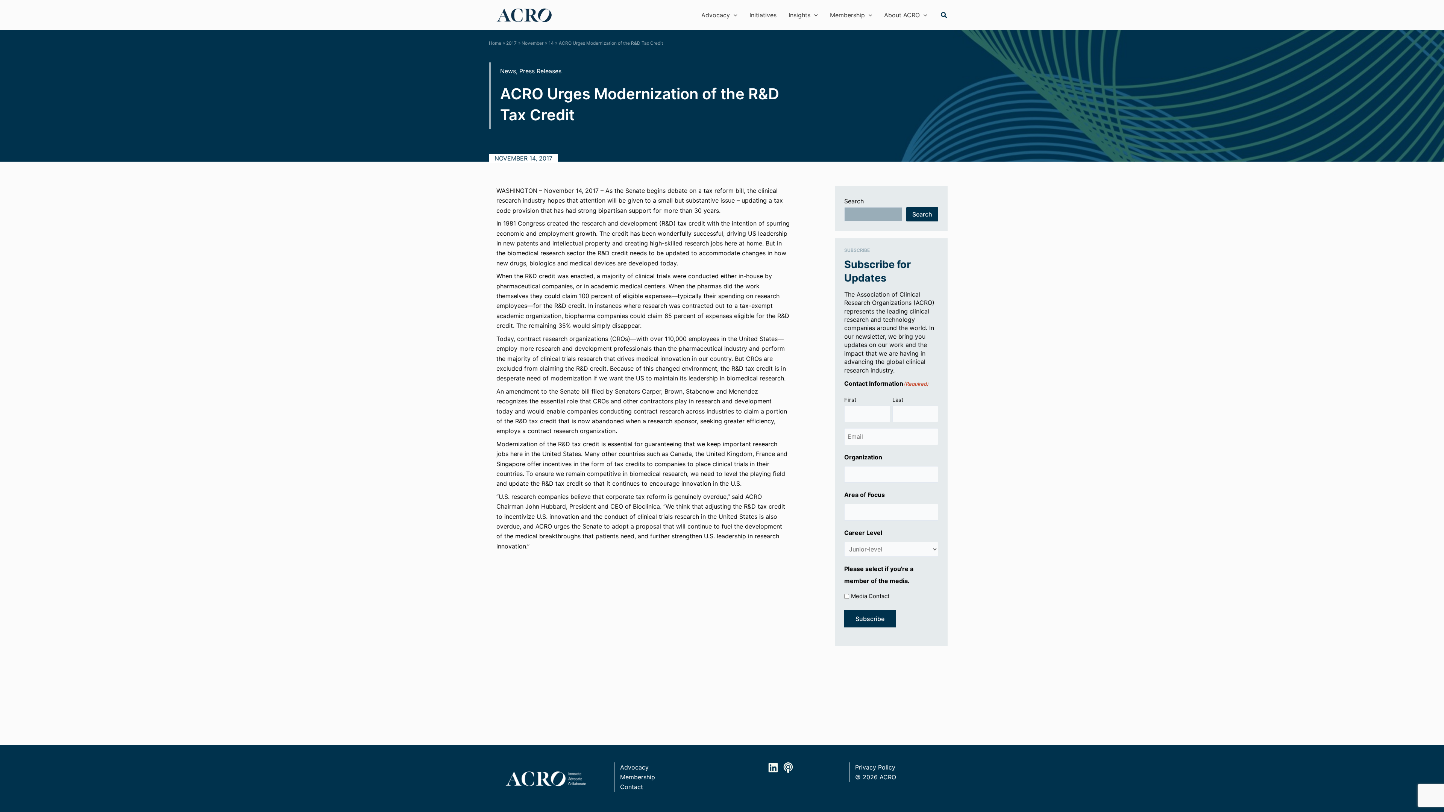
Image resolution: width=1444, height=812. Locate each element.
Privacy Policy (875, 767)
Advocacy (634, 767)
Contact (631, 787)
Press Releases (540, 71)
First (850, 399)
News (508, 71)
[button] (733, 15)
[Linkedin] (773, 767)
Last (897, 399)
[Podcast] (788, 767)
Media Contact (870, 596)
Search (854, 201)
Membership (637, 777)
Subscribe (869, 619)
